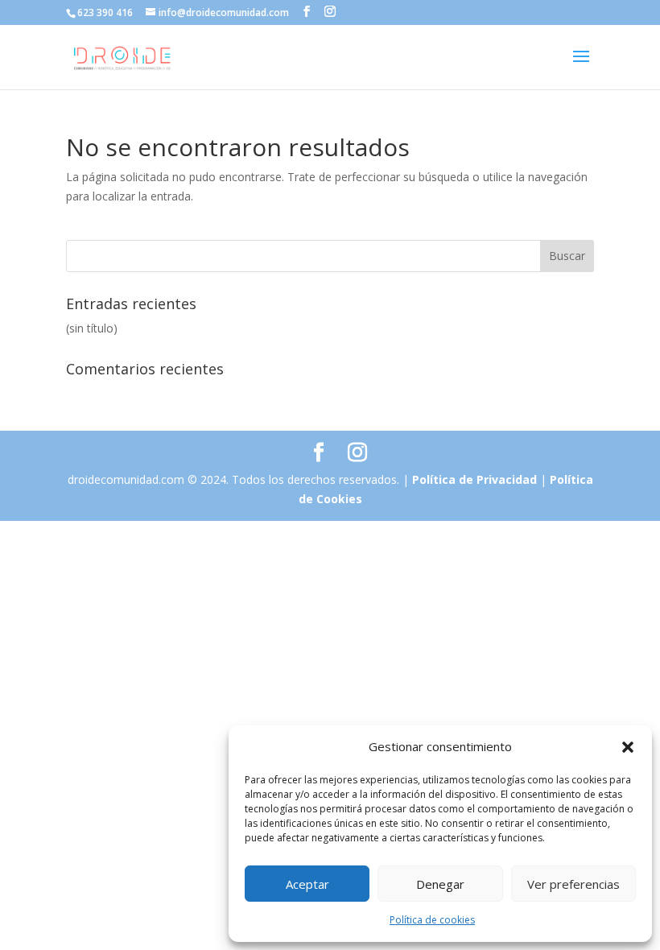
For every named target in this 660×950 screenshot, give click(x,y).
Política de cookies (432, 920)
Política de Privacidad (476, 479)
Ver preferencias (573, 884)
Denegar (440, 884)
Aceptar (307, 884)
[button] (628, 747)
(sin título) (92, 328)
